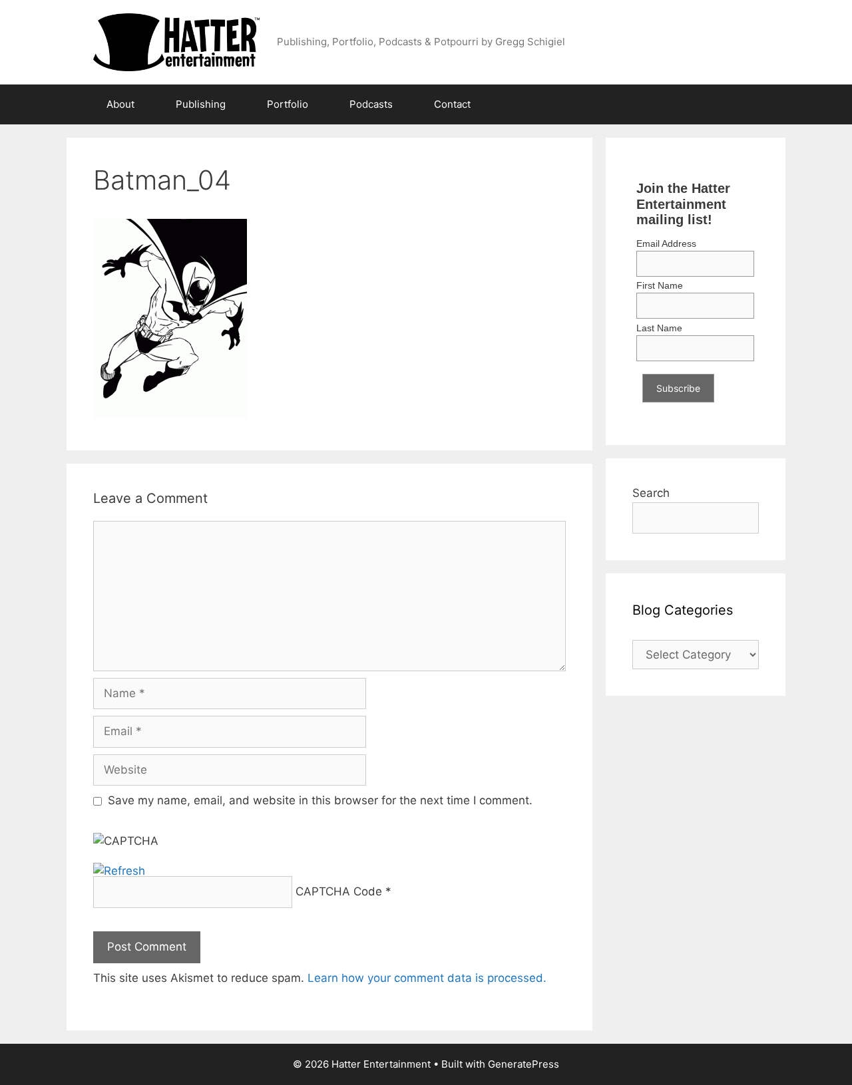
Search (651, 493)
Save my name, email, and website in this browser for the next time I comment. (320, 800)
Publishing (201, 104)
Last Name (659, 328)
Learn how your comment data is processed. (427, 978)
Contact (452, 104)
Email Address (666, 243)
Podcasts (371, 104)
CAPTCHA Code (339, 891)
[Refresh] (119, 870)
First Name (659, 285)
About (120, 104)
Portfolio (287, 104)
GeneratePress (523, 1064)
